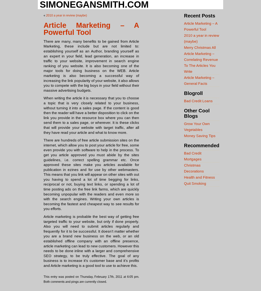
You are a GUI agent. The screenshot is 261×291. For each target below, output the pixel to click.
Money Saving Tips (200, 136)
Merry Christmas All (200, 47)
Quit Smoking (195, 183)
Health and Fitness (199, 177)
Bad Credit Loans (198, 101)
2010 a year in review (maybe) (66, 15)
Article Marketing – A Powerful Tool (91, 29)
